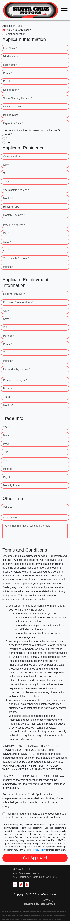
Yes (8, 138)
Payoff (6, 477)
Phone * (7, 73)
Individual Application (18, 30)
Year (5, 427)
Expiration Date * (13, 123)
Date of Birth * (11, 89)
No (8, 142)
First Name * (10, 48)
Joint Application (15, 34)
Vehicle (7, 507)
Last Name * (10, 64)
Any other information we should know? (27, 525)
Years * (7, 352)
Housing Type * (12, 206)
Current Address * (13, 156)
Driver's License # (13, 106)
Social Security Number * (17, 98)
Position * (8, 335)
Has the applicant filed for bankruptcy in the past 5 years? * (31, 132)
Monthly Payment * (14, 215)
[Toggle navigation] (64, 10)
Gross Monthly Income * (16, 369)
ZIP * (6, 181)
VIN (5, 460)
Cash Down (10, 517)
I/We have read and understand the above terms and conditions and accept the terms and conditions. (36, 815)
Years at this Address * (16, 190)
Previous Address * (14, 225)
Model (6, 443)
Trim (5, 452)
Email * (7, 81)
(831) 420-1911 (21, 869)
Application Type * (12, 25)
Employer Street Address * (18, 302)
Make (6, 435)
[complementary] (60, 911)
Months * (8, 198)
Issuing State (10, 115)
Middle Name (11, 56)
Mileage (7, 468)
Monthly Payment (13, 485)
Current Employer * (14, 294)
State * (7, 173)
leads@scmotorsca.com (26, 873)
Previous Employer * (15, 380)
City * (6, 164)
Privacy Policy (39, 850)
